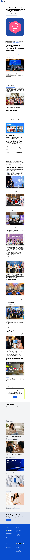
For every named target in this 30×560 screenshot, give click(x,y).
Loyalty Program (13, 508)
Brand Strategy (11, 421)
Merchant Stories (8, 547)
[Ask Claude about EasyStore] (18, 543)
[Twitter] (11, 554)
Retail (8, 529)
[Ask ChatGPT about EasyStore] (16, 543)
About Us (17, 547)
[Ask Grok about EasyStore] (23, 543)
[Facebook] (6, 554)
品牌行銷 (7, 457)
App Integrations (18, 535)
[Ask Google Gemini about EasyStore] (20, 543)
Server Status (8, 548)
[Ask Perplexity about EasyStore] (21, 543)
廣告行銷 (12, 457)
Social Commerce (8, 534)
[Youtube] (12, 554)
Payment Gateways (19, 534)
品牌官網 (10, 457)
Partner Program (18, 550)
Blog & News (7, 544)
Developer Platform (19, 551)
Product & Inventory (19, 531)
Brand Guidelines (18, 548)
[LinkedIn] (9, 554)
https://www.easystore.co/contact (17, 42)
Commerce (9, 527)
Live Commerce (8, 537)
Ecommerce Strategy (10, 439)
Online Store (7, 421)
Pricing (7, 543)
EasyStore (7, 377)
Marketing (9, 530)
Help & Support (8, 546)
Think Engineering (18, 552)
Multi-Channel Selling (9, 533)
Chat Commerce (8, 538)
